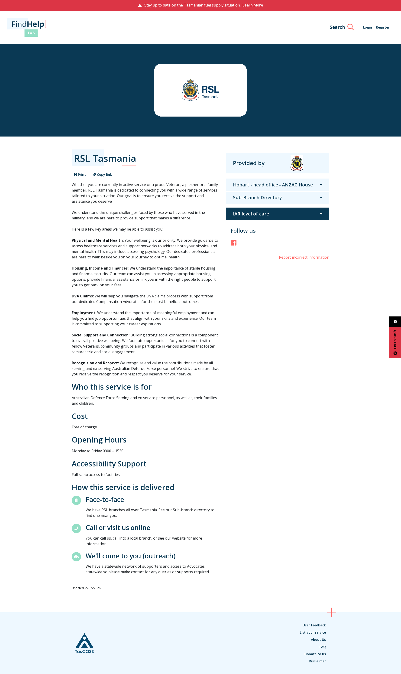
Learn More (253, 5)
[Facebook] (233, 242)
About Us (318, 639)
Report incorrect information (304, 257)
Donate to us (315, 654)
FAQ (323, 647)
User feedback (314, 625)
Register (382, 27)
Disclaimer (317, 661)
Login (367, 27)
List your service (313, 632)
